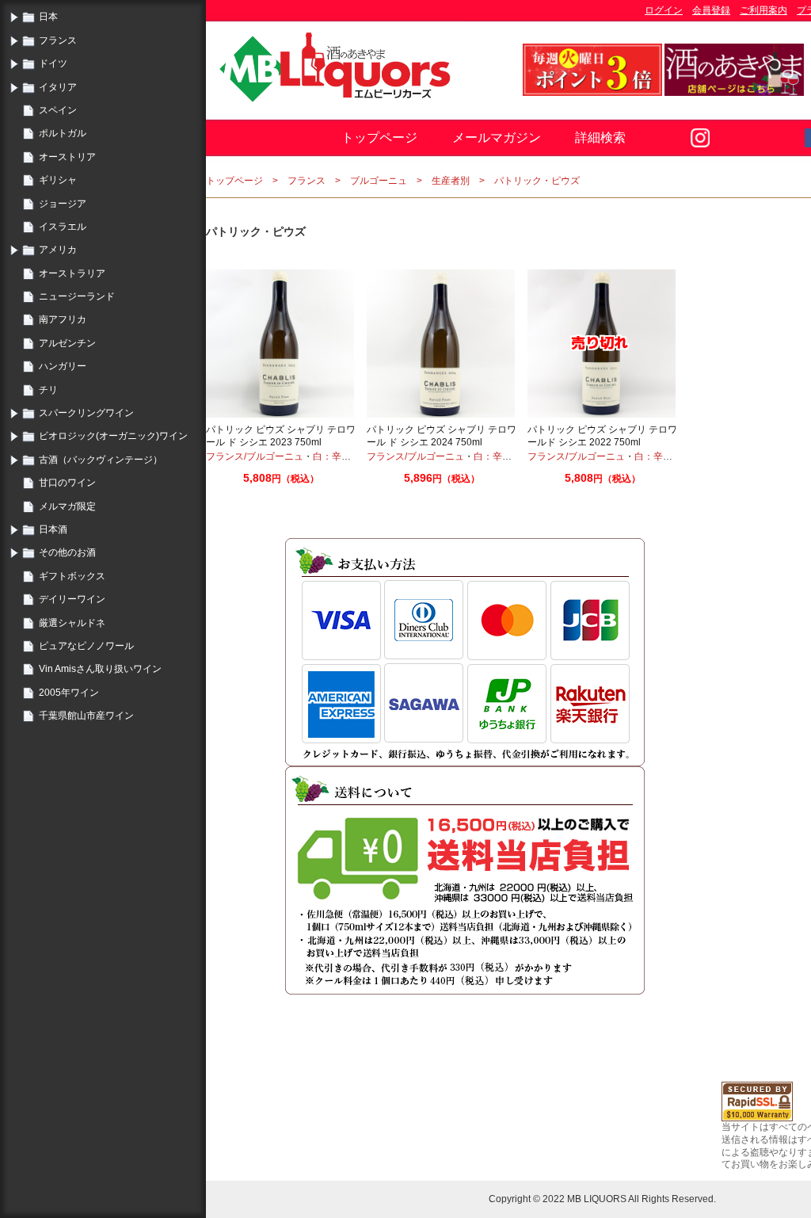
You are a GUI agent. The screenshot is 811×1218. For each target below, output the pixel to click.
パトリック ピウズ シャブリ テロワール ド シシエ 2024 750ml (441, 436)
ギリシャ (58, 179)
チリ (48, 389)
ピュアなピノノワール (86, 645)
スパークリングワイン (86, 412)
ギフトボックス (72, 576)
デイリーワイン (72, 599)
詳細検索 (600, 137)
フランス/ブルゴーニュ (254, 456)
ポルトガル (62, 133)
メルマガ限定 (67, 506)
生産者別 (451, 180)
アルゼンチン (67, 343)
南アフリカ (62, 319)
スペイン (58, 110)
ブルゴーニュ (378, 180)
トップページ (379, 137)
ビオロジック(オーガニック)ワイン (113, 435)
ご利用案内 (763, 10)
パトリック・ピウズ (537, 180)
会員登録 (711, 10)
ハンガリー (62, 366)
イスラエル (62, 226)
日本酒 (53, 529)
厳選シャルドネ (72, 622)
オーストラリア (72, 273)
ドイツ (53, 63)
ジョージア (62, 203)
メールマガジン (496, 137)
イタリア (58, 87)
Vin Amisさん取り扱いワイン (100, 668)
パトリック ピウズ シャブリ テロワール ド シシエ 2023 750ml (281, 436)
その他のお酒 (67, 552)
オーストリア (67, 156)
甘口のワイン (67, 482)
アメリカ (58, 249)
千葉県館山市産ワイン (86, 715)
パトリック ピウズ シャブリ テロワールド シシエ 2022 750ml (602, 436)
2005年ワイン (69, 692)
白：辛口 (332, 456)
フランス (58, 40)
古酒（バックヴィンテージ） (100, 459)
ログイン (664, 10)
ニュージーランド (77, 296)
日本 (48, 16)
